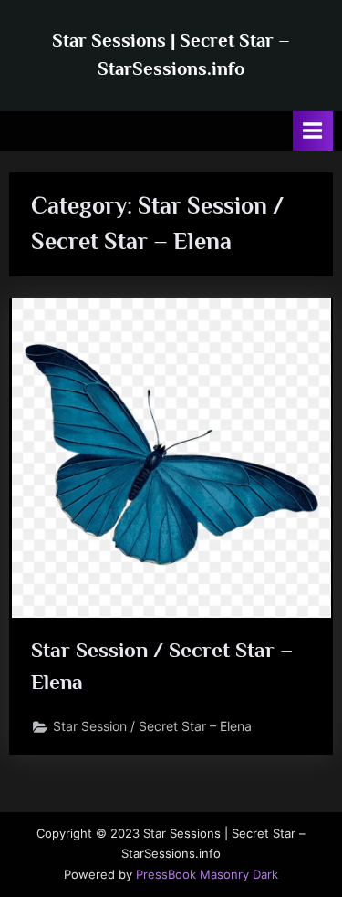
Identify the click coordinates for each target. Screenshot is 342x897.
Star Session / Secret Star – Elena (152, 726)
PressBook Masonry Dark (207, 874)
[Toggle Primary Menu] (313, 131)
